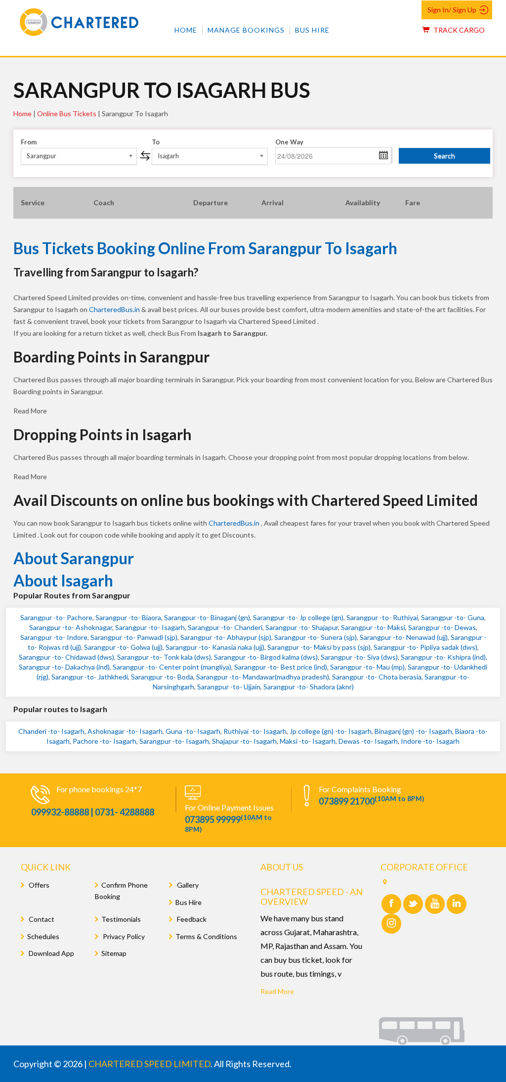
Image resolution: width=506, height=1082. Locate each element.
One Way (289, 142)
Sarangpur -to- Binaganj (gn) (207, 617)
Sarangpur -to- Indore (53, 637)
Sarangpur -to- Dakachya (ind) (64, 667)
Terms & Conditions (206, 936)
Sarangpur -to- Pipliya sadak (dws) (425, 647)
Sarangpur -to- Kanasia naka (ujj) (215, 647)
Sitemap (113, 953)
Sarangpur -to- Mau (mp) (367, 667)
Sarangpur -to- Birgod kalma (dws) (266, 657)
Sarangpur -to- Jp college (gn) (298, 617)
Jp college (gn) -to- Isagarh (331, 731)
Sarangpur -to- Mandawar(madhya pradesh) (262, 677)
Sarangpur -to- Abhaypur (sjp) (225, 637)
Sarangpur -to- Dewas (442, 627)
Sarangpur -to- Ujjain (228, 686)
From (29, 142)
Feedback (191, 919)
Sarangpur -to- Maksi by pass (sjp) (319, 647)
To (156, 142)
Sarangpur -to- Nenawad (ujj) (404, 637)
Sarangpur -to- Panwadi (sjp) (133, 637)
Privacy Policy (123, 936)
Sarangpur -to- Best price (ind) (280, 667)
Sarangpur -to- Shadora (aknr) (308, 686)
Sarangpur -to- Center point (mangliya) (172, 667)
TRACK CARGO (458, 30)
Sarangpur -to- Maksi (373, 627)
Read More (277, 991)
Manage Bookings (246, 30)
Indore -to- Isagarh (430, 741)
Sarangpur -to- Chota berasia (377, 677)
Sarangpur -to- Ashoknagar (70, 627)
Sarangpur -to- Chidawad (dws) (66, 657)
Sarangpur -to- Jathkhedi (89, 677)
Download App (50, 953)
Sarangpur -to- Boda (162, 677)
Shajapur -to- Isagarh (244, 741)
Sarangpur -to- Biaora (128, 617)
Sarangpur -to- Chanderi (225, 627)
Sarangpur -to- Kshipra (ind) (443, 657)
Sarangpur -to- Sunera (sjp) (315, 637)
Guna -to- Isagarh (193, 731)
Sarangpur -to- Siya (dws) (359, 657)
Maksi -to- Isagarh (308, 741)
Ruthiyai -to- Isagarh (255, 731)
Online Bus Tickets (66, 113)
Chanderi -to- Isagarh (51, 731)
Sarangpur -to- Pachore (56, 617)
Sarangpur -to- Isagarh (150, 627)
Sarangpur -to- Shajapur (301, 627)
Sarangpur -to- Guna (452, 617)
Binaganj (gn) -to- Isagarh (413, 731)
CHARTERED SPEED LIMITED (149, 1063)
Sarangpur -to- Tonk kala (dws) (164, 657)
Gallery (187, 885)
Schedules (43, 936)
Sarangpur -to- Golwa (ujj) (123, 647)
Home (185, 30)
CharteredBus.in (115, 309)
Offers (38, 885)
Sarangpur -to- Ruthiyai (382, 617)
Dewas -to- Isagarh (368, 741)
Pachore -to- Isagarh (104, 741)
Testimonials (121, 919)
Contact (40, 919)
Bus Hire (312, 30)
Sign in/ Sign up (451, 9)
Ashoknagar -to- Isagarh (125, 731)
